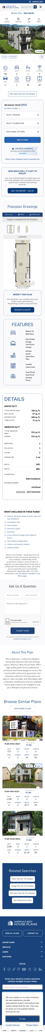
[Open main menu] (41, 7)
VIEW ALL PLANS (12, 933)
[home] (11, 7)
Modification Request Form (22, 639)
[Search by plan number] (35, 7)
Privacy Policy (32, 1025)
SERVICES (6, 947)
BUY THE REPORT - (22, 191)
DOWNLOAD (35, 214)
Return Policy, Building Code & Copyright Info (22, 159)
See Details (22, 153)
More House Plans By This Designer (22, 94)
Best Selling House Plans (22, 900)
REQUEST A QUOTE (22, 310)
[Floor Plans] (4, 57)
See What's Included (11, 108)
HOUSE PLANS (8, 942)
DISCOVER (6, 956)
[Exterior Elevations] (13, 57)
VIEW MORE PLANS (22, 709)
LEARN (5, 952)
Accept (22, 1018)
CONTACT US (32, 933)
